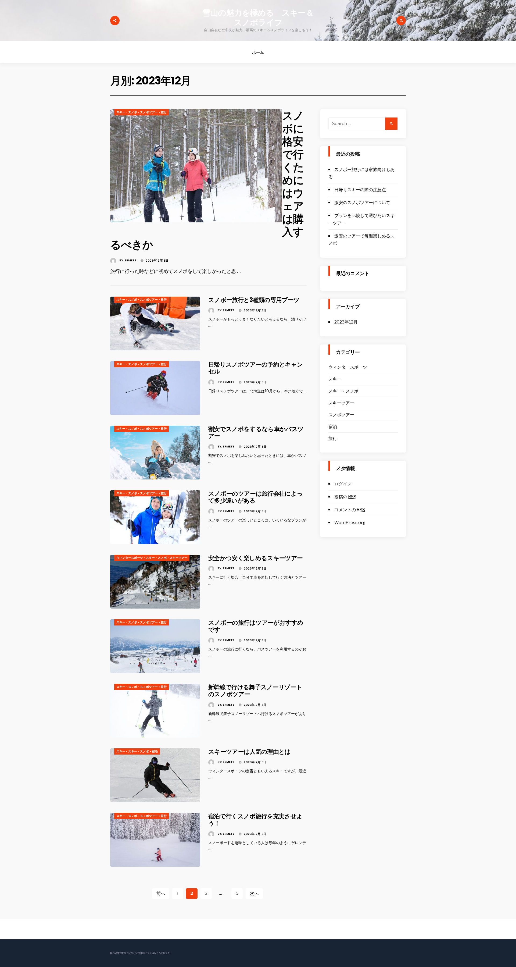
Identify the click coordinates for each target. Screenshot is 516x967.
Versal (165, 953)
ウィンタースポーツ (129, 558)
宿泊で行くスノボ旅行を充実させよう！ (255, 819)
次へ (254, 893)
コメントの (349, 509)
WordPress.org (350, 522)
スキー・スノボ (126, 112)
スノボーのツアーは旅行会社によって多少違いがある (255, 497)
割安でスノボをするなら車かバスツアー (255, 432)
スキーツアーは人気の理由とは (249, 752)
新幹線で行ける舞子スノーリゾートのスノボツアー (255, 690)
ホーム (258, 52)
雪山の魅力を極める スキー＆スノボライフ (257, 17)
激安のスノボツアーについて (362, 202)
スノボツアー (149, 112)
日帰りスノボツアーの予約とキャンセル (255, 368)
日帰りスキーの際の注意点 (360, 189)
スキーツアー (178, 558)
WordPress (141, 953)
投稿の (345, 496)
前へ (160, 893)
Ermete (130, 260)
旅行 (164, 112)
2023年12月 (346, 322)
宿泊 (155, 751)
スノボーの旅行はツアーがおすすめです (255, 626)
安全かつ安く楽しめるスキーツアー (255, 558)
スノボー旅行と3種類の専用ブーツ (253, 300)
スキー (120, 751)
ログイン (343, 483)
